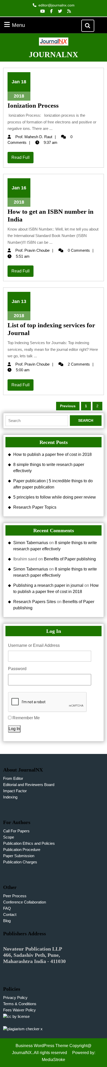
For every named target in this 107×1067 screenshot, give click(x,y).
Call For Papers (16, 831)
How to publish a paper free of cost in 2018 (52, 454)
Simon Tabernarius (30, 542)
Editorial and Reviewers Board (28, 784)
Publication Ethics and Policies (29, 843)
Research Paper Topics (34, 507)
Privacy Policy (15, 997)
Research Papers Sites (34, 601)
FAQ (7, 908)
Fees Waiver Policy (19, 1010)
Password (17, 668)
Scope (8, 837)
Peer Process (14, 896)
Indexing (10, 797)
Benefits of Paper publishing (70, 559)
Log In (14, 729)
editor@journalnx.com (56, 5)
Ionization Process (33, 105)
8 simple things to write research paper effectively (48, 467)
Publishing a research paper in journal (48, 585)
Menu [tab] (25, 25)
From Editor (13, 778)
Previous (68, 406)
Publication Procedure (21, 849)
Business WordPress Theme (42, 1045)
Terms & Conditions (19, 1004)
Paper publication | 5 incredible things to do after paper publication (53, 484)
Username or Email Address (34, 645)
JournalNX (53, 54)
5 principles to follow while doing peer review (54, 497)
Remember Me (26, 718)
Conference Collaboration (24, 902)
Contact (9, 914)
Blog (7, 920)
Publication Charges (20, 862)
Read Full (22, 159)
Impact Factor (15, 791)
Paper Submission (18, 856)
